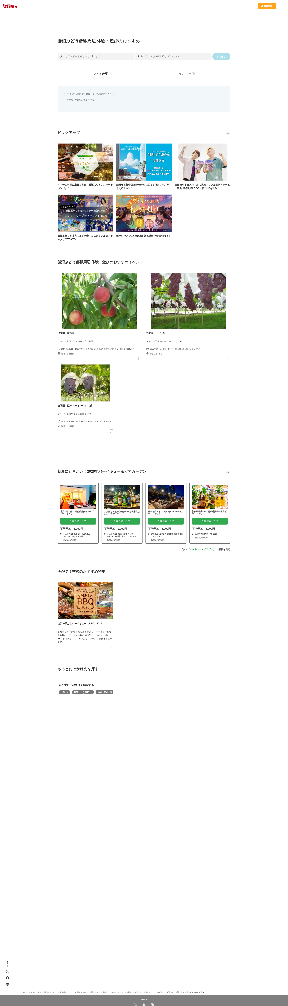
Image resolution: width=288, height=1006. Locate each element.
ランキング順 (187, 73)
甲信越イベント (66, 992)
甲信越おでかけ (50, 992)
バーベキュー (194, 549)
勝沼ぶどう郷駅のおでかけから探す (117, 992)
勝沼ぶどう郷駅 (81, 692)
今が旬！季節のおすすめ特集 (80, 99)
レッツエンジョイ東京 (32, 992)
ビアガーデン (210, 549)
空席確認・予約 (78, 521)
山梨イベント (94, 992)
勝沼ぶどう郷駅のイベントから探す (149, 992)
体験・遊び (103, 692)
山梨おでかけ (80, 992)
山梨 (63, 692)
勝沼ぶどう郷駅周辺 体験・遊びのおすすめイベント (91, 93)
